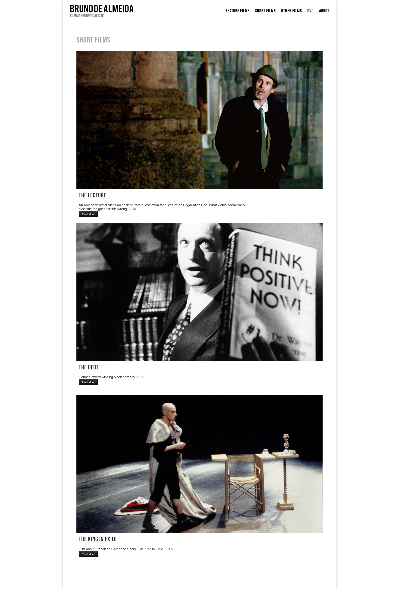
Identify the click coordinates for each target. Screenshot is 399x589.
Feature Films (238, 11)
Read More (88, 214)
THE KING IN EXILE (98, 539)
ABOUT (324, 11)
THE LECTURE (92, 195)
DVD (310, 11)
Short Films (265, 11)
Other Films (291, 11)
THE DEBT (89, 367)
